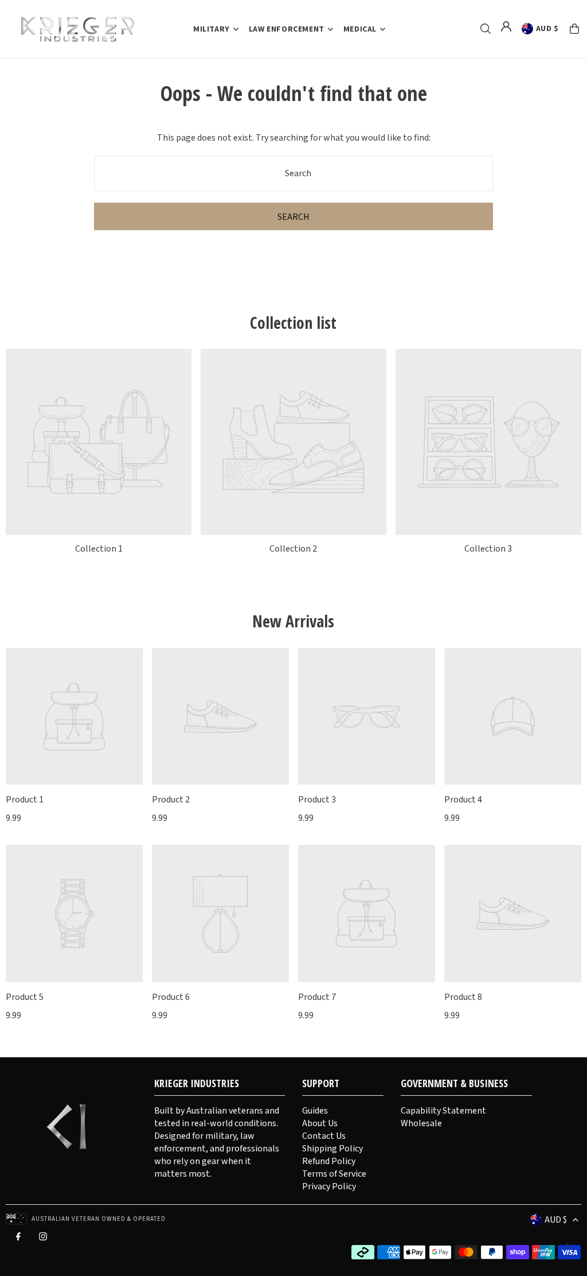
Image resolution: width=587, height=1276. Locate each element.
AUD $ (547, 28)
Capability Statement (443, 1110)
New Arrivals (293, 621)
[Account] (506, 26)
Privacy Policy (329, 1186)
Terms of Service (334, 1174)
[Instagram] (43, 1239)
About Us (320, 1123)
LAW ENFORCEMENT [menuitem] (286, 29)
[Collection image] (98, 442)
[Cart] (574, 29)
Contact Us (324, 1136)
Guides (315, 1110)
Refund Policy (328, 1161)
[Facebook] (18, 1239)
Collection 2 (293, 548)
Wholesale (421, 1123)
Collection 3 (488, 548)
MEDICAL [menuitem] (360, 29)
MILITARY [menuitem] (211, 29)
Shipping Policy (332, 1148)
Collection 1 (99, 548)
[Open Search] (485, 29)
